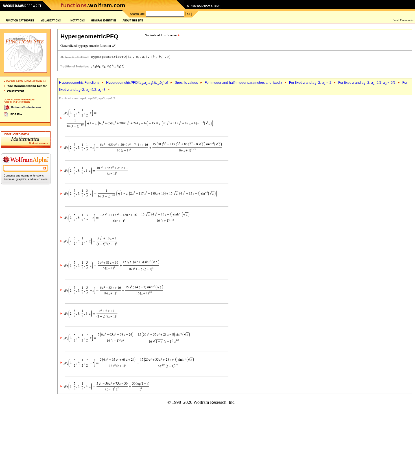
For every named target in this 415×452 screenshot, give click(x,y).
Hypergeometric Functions (79, 83)
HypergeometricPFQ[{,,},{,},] (137, 83)
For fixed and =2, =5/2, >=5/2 (367, 83)
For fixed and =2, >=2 (310, 83)
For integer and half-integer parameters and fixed (243, 83)
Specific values (186, 83)
